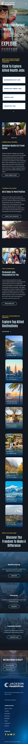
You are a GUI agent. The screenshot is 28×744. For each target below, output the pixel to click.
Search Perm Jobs (9, 303)
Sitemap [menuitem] (7, 726)
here (13, 166)
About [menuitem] (6, 721)
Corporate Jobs (14, 637)
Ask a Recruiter (10, 665)
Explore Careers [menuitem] (8, 708)
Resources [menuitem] (7, 716)
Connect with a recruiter (11, 216)
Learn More (14, 575)
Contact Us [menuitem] (7, 723)
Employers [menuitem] (7, 718)
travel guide (19, 162)
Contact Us (9, 669)
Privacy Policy (7, 741)
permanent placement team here (11, 298)
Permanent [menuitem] (7, 713)
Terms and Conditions (16, 741)
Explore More (5, 331)
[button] (13, 111)
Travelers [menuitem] (7, 711)
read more (14, 606)
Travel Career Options (11, 175)
